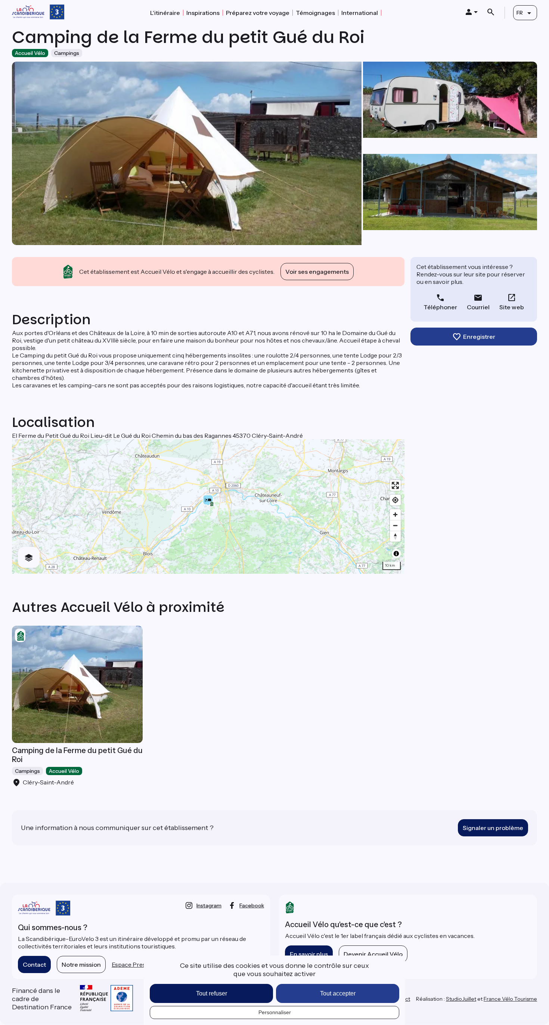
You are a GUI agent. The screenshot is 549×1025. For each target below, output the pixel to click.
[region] (208, 506)
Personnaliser (274, 1012)
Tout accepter (338, 993)
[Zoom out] (395, 525)
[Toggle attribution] (396, 553)
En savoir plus (309, 954)
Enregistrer (479, 336)
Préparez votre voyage (257, 12)
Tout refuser (211, 993)
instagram (208, 905)
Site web (511, 307)
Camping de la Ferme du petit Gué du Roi (77, 755)
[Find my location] (395, 500)
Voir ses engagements (317, 271)
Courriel (478, 307)
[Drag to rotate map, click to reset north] (395, 536)
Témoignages (315, 12)
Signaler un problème (493, 828)
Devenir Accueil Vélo (373, 954)
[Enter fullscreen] (395, 485)
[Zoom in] (395, 514)
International (359, 12)
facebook (251, 905)
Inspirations (203, 12)
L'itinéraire (165, 12)
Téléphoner (440, 307)
